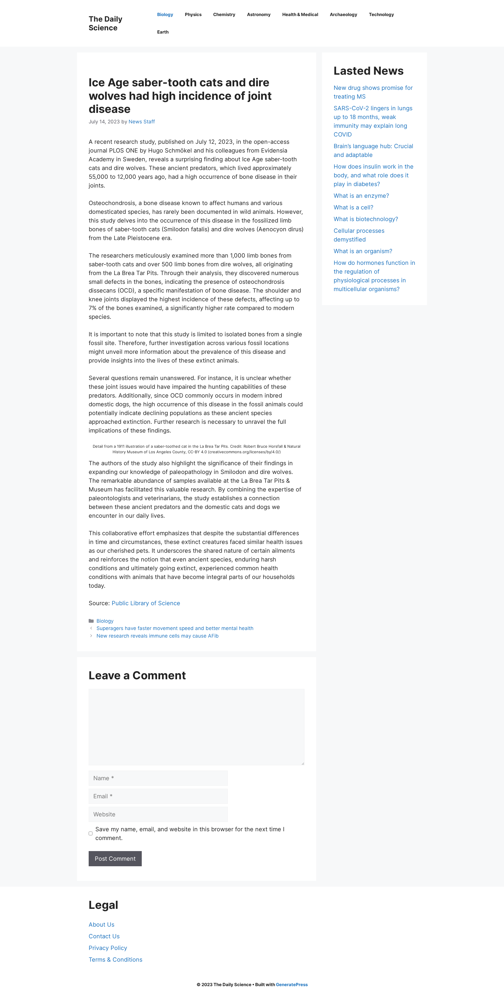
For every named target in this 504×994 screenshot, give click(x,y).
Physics (193, 14)
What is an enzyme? (361, 195)
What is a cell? (353, 207)
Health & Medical (300, 14)
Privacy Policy (108, 947)
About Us (101, 924)
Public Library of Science (146, 603)
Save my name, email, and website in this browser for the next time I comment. (189, 833)
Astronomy (259, 14)
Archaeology (343, 14)
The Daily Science (106, 23)
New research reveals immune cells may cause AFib (158, 636)
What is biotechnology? (366, 219)
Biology (165, 14)
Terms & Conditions (115, 959)
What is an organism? (363, 251)
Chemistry (224, 14)
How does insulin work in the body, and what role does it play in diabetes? (374, 175)
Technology (381, 14)
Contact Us (104, 936)
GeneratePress (292, 984)
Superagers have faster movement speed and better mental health (175, 628)
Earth (163, 32)
